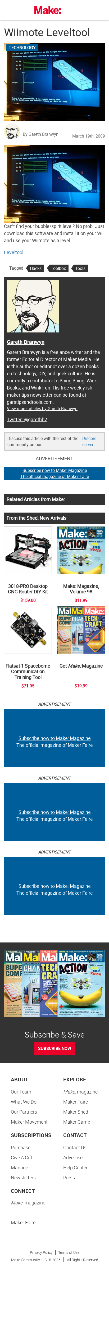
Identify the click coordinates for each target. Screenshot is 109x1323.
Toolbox (58, 268)
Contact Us (75, 1147)
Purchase (20, 1147)
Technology (22, 47)
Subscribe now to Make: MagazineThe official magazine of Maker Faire (54, 473)
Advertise (73, 1157)
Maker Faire (75, 1102)
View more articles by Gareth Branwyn (42, 408)
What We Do (24, 1102)
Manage (19, 1167)
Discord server (89, 441)
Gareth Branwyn (25, 341)
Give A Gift (21, 1157)
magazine (80, 1092)
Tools (80, 268)
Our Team (21, 1092)
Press (69, 1177)
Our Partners (24, 1112)
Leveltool (13, 252)
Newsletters (23, 1177)
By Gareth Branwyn (40, 134)
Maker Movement (29, 1122)
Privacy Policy (41, 1252)
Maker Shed (75, 1112)
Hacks (36, 268)
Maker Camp (76, 1122)
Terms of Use (68, 1252)
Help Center (75, 1167)
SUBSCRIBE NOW (54, 1048)
